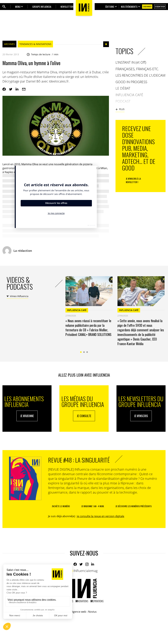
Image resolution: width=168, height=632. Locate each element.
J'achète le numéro (61, 506)
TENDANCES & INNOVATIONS (35, 44)
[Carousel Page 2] (84, 352)
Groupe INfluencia (41, 6)
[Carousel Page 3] (87, 352)
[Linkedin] (17, 89)
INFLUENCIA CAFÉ (76, 310)
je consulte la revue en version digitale (100, 516)
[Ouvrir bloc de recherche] (4, 7)
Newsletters (67, 6)
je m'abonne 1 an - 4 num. (92, 506)
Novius (92, 611)
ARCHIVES (9, 44)
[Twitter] (10, 89)
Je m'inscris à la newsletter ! (133, 180)
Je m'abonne (27, 416)
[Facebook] (4, 89)
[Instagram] (87, 564)
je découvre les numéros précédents (134, 506)
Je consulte (84, 416)
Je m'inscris (141, 416)
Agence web (78, 611)
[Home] (84, 590)
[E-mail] (23, 89)
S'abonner (147, 6)
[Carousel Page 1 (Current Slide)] (81, 352)
